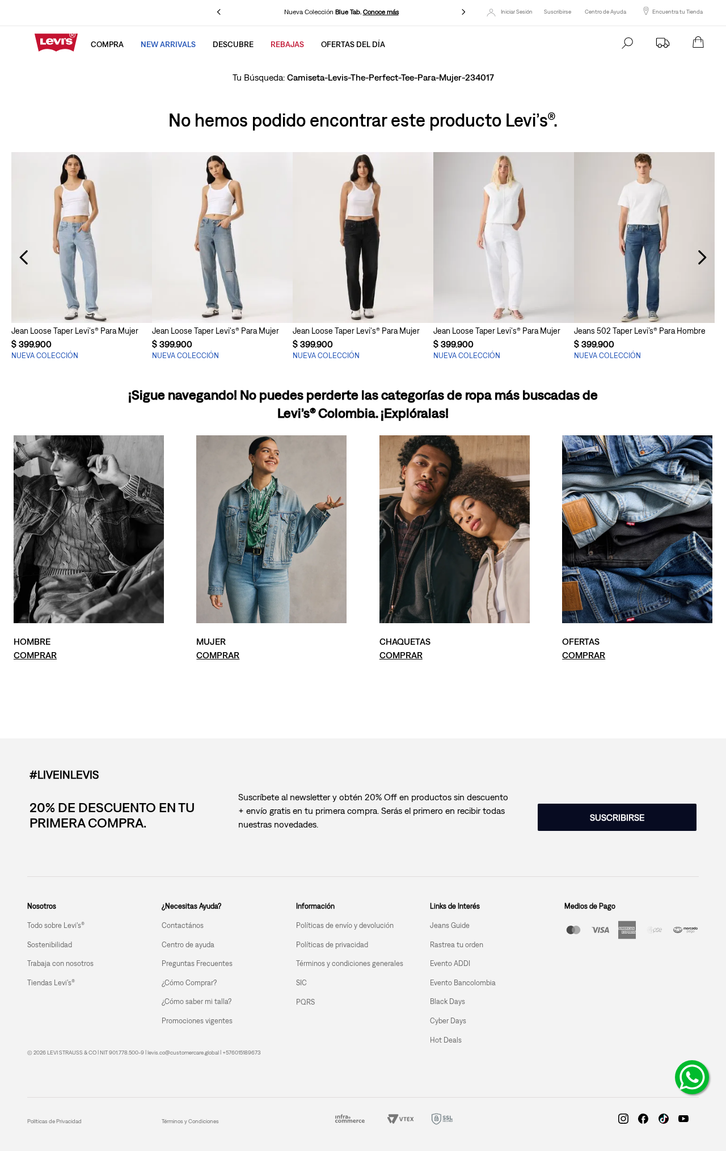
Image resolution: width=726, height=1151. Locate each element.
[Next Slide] (463, 12)
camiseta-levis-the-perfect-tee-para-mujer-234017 (390, 77)
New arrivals (168, 44)
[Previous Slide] (219, 12)
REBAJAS (287, 44)
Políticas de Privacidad (54, 1121)
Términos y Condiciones (190, 1121)
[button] (81, 302)
